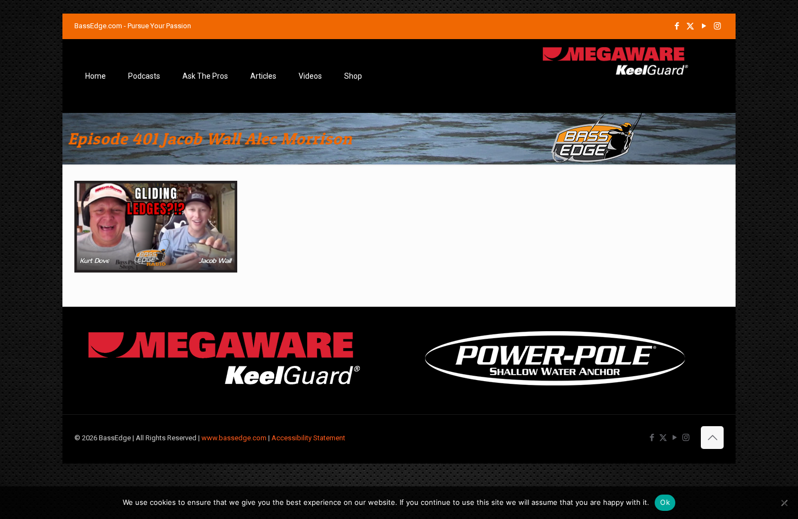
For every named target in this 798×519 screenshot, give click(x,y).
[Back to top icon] (712, 437)
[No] (784, 502)
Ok (665, 502)
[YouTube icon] (704, 26)
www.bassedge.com (234, 438)
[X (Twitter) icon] (690, 26)
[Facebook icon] (677, 26)
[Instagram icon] (717, 26)
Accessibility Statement (308, 438)
